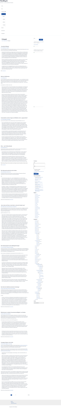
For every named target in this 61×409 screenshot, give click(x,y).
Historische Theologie (39, 270)
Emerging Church (41, 273)
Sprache (36, 262)
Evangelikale (40, 275)
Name (34, 162)
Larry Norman (36, 206)
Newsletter (36, 252)
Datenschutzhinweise (13, 403)
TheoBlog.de (4, 1)
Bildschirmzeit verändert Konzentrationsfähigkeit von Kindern (13, 312)
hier (26, 49)
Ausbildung (36, 226)
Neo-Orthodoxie (41, 278)
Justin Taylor (36, 204)
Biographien (36, 228)
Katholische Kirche (40, 281)
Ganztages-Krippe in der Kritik (7, 342)
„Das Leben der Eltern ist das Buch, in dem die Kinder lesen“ (13, 205)
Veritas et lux (36, 215)
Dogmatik (39, 289)
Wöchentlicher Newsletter (37, 169)
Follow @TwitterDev (36, 44)
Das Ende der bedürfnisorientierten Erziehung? (10, 287)
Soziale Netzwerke (14, 206)
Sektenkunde (38, 286)
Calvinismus (39, 280)
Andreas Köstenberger (37, 195)
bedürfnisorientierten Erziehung (8, 288)
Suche (34, 38)
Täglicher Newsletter (36, 170)
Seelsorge (39, 285)
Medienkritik (5, 147)
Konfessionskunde (39, 279)
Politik (37, 242)
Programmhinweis (37, 255)
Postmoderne (38, 254)
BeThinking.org (37, 196)
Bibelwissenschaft (38, 264)
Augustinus (5, 206)
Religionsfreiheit (38, 243)
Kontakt (12, 401)
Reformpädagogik (9, 119)
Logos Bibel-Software (37, 207)
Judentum (36, 250)
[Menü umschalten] (3, 14)
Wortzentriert (36, 217)
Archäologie (36, 225)
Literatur (37, 237)
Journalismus (36, 249)
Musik (37, 238)
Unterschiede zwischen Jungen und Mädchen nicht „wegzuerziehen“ (14, 117)
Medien (36, 251)
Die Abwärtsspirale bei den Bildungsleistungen (10, 245)
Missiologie (39, 284)
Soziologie (36, 261)
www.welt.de (11, 199)
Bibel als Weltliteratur (5, 76)
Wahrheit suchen (37, 216)
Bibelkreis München (37, 197)
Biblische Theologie (37, 227)
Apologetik (39, 288)
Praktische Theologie (39, 282)
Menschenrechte (38, 241)
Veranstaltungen (38, 239)
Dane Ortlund (36, 198)
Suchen (41, 39)
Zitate (35, 299)
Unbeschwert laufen (37, 214)
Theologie (36, 263)
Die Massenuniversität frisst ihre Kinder (9, 170)
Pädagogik (5, 119)
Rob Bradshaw (36, 213)
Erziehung (8, 206)
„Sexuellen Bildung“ (5, 46)
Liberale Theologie (41, 276)
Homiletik (39, 283)
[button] (5, 11)
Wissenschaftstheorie (39, 298)
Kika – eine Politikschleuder (6, 146)
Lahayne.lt (36, 205)
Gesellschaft (36, 240)
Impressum (12, 402)
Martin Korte (10, 206)
